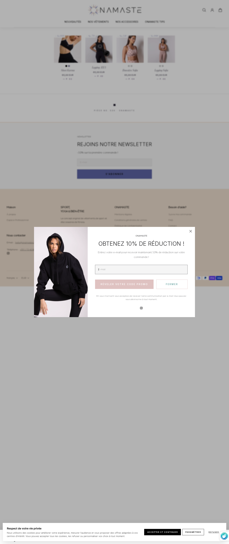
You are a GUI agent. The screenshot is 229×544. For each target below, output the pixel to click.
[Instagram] (141, 308)
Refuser (214, 532)
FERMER (172, 284)
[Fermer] (191, 231)
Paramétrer (193, 532)
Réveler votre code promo (124, 284)
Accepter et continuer (162, 532)
